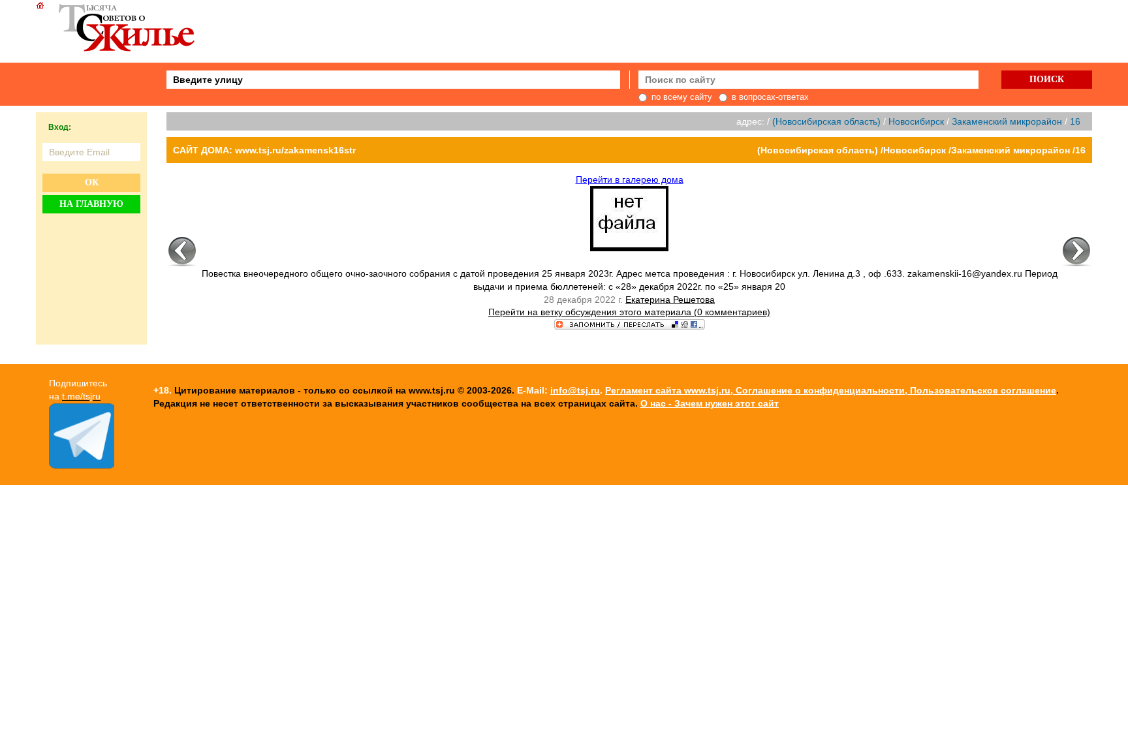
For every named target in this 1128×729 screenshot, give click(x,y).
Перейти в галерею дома (629, 179)
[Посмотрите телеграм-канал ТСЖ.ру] (81, 465)
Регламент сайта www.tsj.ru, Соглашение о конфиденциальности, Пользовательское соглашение (830, 390)
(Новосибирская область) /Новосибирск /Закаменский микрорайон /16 (921, 150)
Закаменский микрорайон (1007, 121)
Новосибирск (916, 121)
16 (1075, 121)
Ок (92, 182)
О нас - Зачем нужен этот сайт (709, 403)
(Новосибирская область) (826, 121)
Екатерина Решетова (670, 299)
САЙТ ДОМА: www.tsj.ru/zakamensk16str (264, 150)
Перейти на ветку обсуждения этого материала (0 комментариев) (629, 312)
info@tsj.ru (575, 390)
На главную (91, 204)
